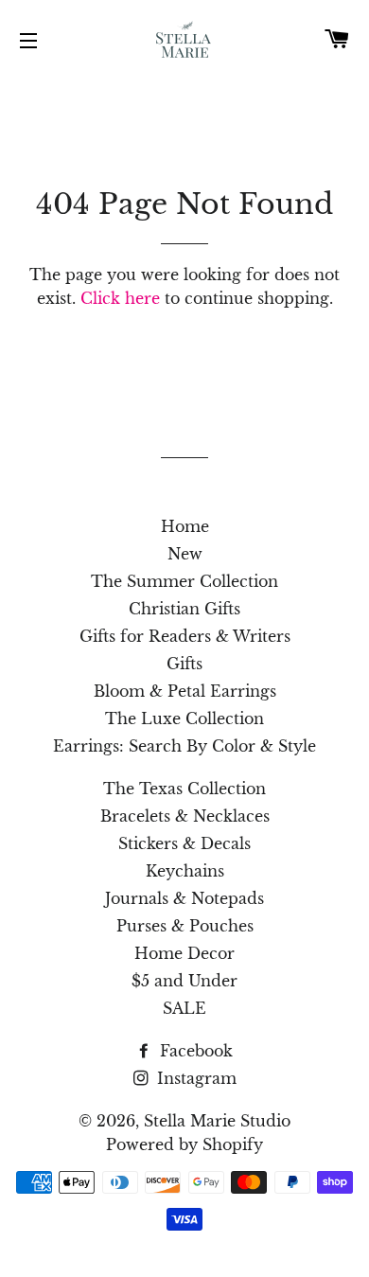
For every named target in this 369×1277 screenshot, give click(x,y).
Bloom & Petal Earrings (185, 691)
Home (185, 526)
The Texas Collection (184, 788)
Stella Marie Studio (217, 1120)
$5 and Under (184, 980)
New (184, 553)
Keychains (185, 870)
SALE (184, 1008)
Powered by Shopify (184, 1144)
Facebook (194, 1050)
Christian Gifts (184, 608)
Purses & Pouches (185, 925)
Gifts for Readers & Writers (184, 636)
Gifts (184, 663)
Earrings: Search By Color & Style (184, 745)
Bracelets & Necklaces (185, 816)
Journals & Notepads (184, 898)
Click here (120, 298)
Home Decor (184, 953)
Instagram (194, 1078)
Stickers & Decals (184, 843)
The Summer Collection (184, 581)
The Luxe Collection (184, 718)
